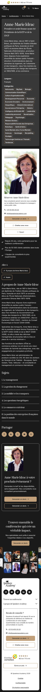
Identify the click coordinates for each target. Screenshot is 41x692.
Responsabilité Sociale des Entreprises (19, 124)
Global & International (25, 105)
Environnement (28, 102)
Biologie (28, 89)
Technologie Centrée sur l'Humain (17, 139)
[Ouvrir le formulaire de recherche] (29, 8)
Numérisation (29, 114)
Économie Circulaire (12, 102)
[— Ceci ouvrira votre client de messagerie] (24, 434)
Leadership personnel (13, 114)
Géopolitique (10, 105)
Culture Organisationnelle (14, 95)
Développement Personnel (14, 99)
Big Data (19, 89)
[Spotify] (29, 592)
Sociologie (18, 133)
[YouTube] (11, 592)
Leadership (31, 111)
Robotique (9, 127)
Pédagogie (9, 117)
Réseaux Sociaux (11, 120)
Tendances (9, 142)
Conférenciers (14, 16)
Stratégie (8, 136)
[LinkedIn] (23, 592)
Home (4, 16)
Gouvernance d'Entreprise (14, 108)
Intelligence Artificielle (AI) (14, 111)
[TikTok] (17, 592)
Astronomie (9, 89)
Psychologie (20, 117)
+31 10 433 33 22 (13, 210)
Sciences (8, 133)
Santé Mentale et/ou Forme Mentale (17, 130)
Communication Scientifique (15, 92)
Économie (30, 99)
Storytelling (29, 133)
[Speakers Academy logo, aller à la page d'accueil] (5, 8)
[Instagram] (5, 592)
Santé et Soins (20, 127)
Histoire (30, 108)
